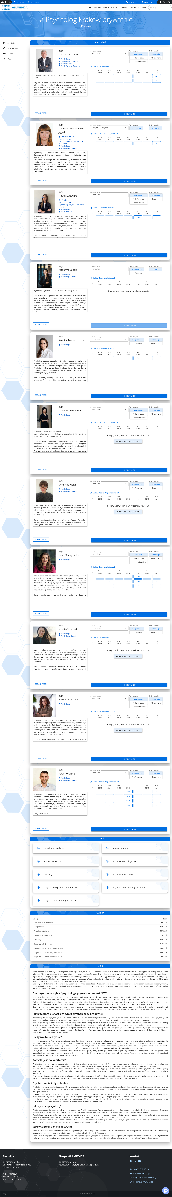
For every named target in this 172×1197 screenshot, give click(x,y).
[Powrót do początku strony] (4, 1194)
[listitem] (13, 43)
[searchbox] (160, 7)
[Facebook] (131, 1161)
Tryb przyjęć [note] (133, 51)
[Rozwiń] (38, 848)
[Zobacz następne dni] (164, 71)
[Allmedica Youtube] (139, 1161)
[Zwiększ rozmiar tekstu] (6, 2)
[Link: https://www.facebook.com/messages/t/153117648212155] (165, 1190)
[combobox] (109, 53)
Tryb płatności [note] (154, 51)
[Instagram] (135, 1161)
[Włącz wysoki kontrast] (2, 2)
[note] (100, 922)
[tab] (90, 7)
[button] (125, 53)
